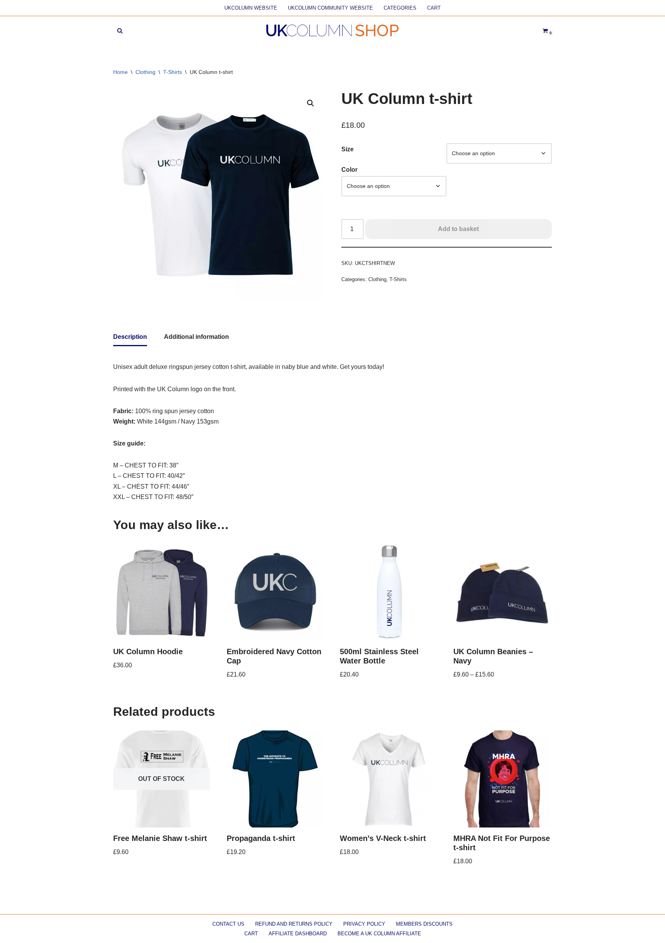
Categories (400, 8)
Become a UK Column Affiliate (379, 933)
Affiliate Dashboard (298, 933)
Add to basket (458, 229)
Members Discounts (424, 924)
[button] (310, 103)
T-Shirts (172, 72)
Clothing (145, 72)
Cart (434, 8)
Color (349, 169)
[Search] (120, 30)
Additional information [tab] (196, 336)
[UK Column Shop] (332, 30)
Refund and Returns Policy (293, 924)
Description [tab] (130, 336)
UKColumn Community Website (330, 8)
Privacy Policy (364, 924)
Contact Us (228, 924)
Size (347, 149)
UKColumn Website (250, 8)
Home (120, 72)
